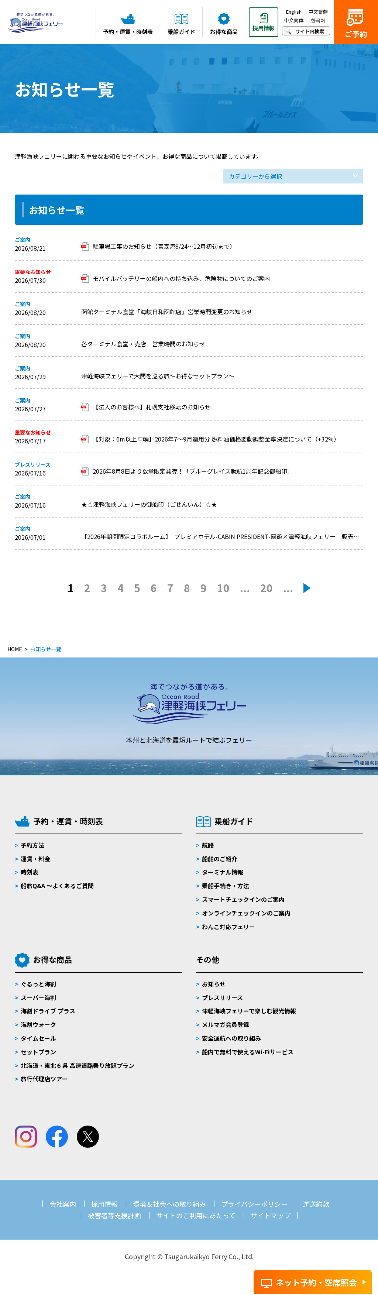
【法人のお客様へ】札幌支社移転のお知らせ (152, 406)
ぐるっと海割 (38, 983)
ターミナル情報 (222, 872)
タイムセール (38, 1038)
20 (266, 587)
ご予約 (356, 33)
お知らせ (214, 983)
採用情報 (104, 1204)
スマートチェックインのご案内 (243, 899)
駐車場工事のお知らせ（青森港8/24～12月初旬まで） (164, 246)
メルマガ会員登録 (225, 1024)
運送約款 (316, 1204)
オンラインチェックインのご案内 (246, 912)
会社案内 (62, 1204)
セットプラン (38, 1051)
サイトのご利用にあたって (196, 1215)
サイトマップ (271, 1215)
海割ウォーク (38, 1024)
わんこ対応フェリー (228, 926)
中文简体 (293, 20)
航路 (208, 845)
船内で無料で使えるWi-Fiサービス (247, 1051)
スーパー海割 (38, 997)
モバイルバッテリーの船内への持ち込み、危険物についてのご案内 (181, 278)
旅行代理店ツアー (44, 1078)
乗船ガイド (233, 821)
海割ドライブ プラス (48, 1010)
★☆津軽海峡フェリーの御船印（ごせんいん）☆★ (149, 504)
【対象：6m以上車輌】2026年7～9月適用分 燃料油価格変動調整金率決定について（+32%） (216, 438)
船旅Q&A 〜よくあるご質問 (57, 885)
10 (223, 587)
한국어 (318, 20)
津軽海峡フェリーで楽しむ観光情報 (249, 1010)
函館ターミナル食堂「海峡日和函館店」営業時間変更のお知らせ (166, 311)
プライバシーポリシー (254, 1204)
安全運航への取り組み (231, 1038)
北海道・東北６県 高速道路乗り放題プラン (77, 1065)
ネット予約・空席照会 (316, 1282)
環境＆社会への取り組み (169, 1204)
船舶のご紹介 (219, 858)
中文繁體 (318, 11)
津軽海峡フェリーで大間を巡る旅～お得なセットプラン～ (157, 375)
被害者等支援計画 (114, 1215)
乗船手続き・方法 (225, 885)
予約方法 (32, 845)
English (294, 11)
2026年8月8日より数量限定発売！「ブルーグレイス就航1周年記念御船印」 (193, 471)
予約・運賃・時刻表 (68, 821)
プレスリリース (222, 997)
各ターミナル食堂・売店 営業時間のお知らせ (143, 343)
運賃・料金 (35, 858)
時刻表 (29, 872)
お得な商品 (52, 959)
